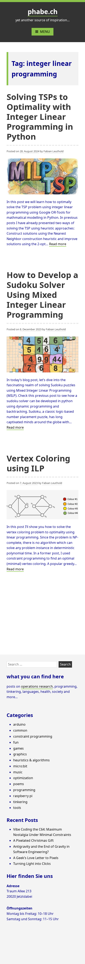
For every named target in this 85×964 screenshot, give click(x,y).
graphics (20, 754)
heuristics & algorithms (31, 760)
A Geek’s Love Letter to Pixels (35, 858)
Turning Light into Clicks (32, 863)
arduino (19, 724)
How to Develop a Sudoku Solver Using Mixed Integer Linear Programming (42, 294)
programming (24, 790)
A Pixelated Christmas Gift (33, 840)
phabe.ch (43, 11)
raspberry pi (22, 796)
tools (17, 807)
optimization (23, 778)
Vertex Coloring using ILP (38, 463)
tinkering (20, 802)
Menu (45, 31)
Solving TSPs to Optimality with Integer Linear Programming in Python (40, 116)
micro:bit (20, 766)
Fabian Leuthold (54, 151)
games (18, 748)
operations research (37, 686)
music (17, 772)
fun (16, 742)
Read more (57, 244)
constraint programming (32, 736)
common (20, 730)
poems (18, 784)
